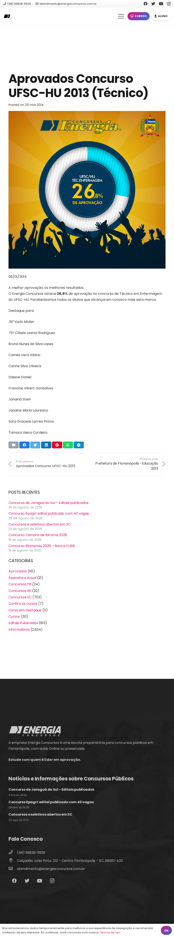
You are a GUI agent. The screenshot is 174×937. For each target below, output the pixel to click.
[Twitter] (153, 4)
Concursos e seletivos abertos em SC (39, 524)
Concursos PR (19, 584)
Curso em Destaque (25, 610)
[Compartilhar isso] (24, 445)
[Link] (6, 16)
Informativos (19, 629)
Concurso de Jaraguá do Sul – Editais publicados (48, 502)
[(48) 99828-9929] (12, 853)
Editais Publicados (23, 622)
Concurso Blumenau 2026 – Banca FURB (41, 545)
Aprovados (17, 571)
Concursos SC (20, 597)
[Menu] (121, 16)
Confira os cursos (22, 603)
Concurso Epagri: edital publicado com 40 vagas (48, 513)
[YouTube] (161, 4)
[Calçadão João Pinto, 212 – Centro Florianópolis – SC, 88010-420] (12, 861)
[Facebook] (145, 4)
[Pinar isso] (57, 445)
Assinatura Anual (22, 577)
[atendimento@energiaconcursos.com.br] (12, 869)
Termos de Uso (109, 932)
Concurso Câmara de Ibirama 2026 (37, 535)
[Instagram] (169, 4)
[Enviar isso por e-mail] (13, 445)
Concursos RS (19, 590)
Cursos (14, 616)
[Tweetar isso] (35, 445)
